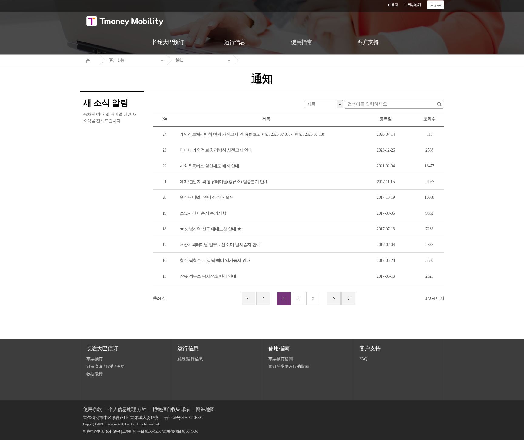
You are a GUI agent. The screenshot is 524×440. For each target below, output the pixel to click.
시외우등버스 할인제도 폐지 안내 (209, 166)
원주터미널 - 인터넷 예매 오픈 (206, 197)
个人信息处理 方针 (127, 409)
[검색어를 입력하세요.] (439, 104)
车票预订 (94, 359)
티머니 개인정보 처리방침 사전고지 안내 (216, 150)
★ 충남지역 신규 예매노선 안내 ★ (210, 229)
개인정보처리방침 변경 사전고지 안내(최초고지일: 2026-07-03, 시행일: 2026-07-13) (252, 134)
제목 (311, 104)
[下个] (334, 298)
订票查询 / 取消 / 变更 (105, 366)
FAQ (363, 359)
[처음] (248, 298)
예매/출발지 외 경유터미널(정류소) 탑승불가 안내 (224, 181)
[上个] (263, 298)
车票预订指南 (280, 359)
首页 (394, 5)
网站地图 (414, 5)
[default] (266, 60)
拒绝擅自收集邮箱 (171, 409)
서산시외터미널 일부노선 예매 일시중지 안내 (220, 244)
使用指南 (278, 348)
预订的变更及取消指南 (288, 366)
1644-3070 (113, 431)
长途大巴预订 (102, 348)
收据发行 (94, 374)
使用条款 (92, 409)
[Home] (90, 60)
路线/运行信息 (190, 359)
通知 (179, 60)
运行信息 (187, 348)
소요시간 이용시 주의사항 (203, 213)
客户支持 (116, 60)
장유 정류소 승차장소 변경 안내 (208, 276)
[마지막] (348, 298)
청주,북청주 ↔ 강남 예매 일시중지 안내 (215, 260)
